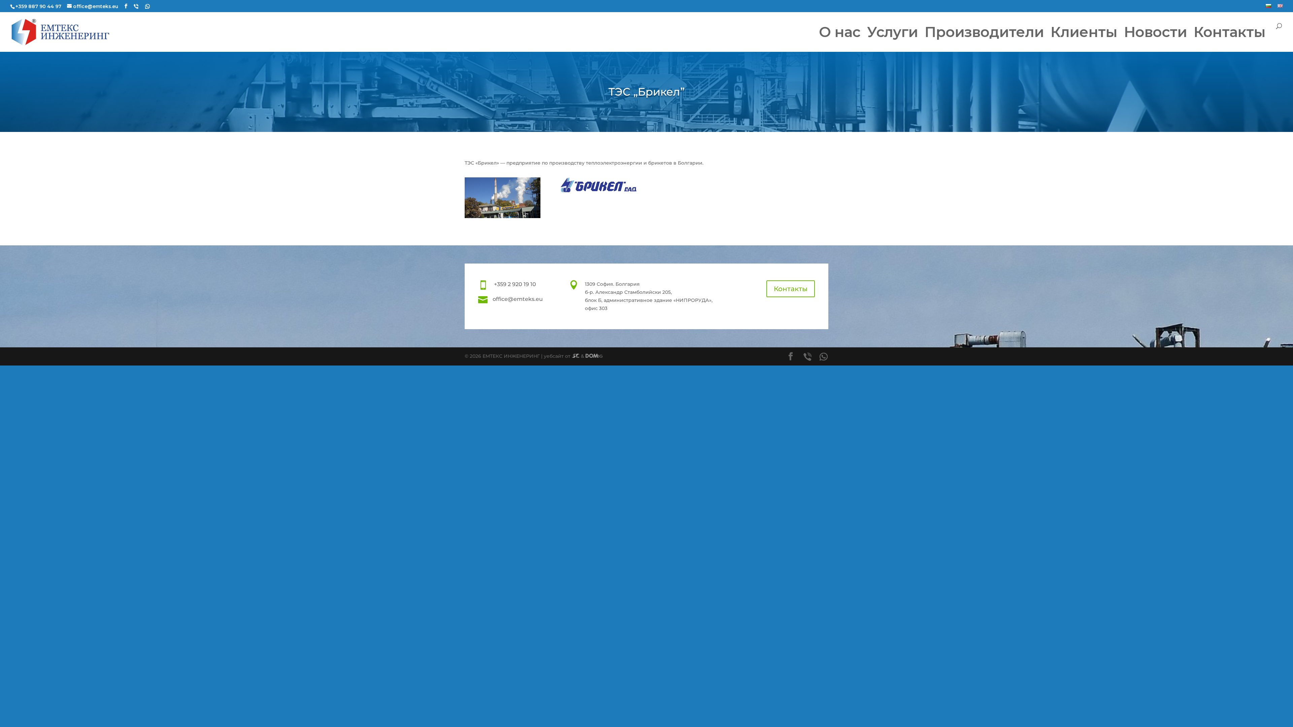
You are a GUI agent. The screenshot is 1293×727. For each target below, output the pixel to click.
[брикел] (502, 216)
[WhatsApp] (147, 6)
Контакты (790, 289)
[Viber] (136, 6)
